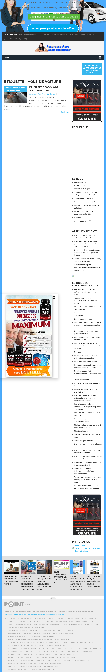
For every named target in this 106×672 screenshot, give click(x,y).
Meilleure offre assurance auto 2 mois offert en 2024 (71, 651)
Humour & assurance (83, 202)
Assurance (78, 183)
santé (76, 217)
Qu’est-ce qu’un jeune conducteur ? (21, 657)
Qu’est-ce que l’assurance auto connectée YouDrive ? (57, 657)
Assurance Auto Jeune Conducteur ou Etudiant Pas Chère (85, 300)
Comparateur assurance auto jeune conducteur (80, 624)
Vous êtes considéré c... (29, 34)
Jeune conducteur (81, 380)
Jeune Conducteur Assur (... (56, 34)
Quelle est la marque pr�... (16, 39)
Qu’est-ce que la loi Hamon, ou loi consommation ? (26, 660)
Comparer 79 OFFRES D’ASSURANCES (54, 16)
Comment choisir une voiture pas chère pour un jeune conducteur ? (87, 325)
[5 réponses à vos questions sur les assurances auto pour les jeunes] (44, 567)
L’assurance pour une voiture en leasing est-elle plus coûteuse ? (33, 642)
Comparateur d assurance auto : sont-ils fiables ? (26, 627)
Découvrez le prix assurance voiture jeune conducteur (29, 633)
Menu (7, 57)
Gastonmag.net (78, 546)
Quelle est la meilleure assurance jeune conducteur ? (69, 660)
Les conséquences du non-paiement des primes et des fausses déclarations (85, 398)
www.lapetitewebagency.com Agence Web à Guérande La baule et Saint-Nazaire (34, 614)
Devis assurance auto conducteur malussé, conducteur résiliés (32, 636)
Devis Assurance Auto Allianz (86, 361)
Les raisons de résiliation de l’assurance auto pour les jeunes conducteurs (87, 406)
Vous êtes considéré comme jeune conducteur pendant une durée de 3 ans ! (86, 243)
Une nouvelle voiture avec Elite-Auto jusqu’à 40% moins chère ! (31, 669)
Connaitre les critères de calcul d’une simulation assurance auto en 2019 (87, 345)
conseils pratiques (81, 198)
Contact (77, 352)
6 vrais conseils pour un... (83, 34)
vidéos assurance (81, 221)
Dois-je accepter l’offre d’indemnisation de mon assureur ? (87, 373)
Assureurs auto (80, 189)
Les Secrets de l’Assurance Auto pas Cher (85, 648)
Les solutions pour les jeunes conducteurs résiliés (28, 651)
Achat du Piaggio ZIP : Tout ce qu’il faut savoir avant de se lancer (86, 292)
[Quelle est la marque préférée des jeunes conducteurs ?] (94, 567)
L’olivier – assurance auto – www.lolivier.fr (77, 642)
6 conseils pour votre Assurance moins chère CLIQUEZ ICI (92, 69)
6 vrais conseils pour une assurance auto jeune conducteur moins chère (88, 267)
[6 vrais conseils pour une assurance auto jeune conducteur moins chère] (77, 567)
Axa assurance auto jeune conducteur (58, 621)
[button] (54, 297)
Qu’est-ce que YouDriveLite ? (86, 441)
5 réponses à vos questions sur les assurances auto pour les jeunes (87, 252)
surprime (80, 185)
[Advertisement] (51, 69)
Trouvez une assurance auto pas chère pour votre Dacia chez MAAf (87, 479)
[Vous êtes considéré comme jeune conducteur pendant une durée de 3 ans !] (28, 567)
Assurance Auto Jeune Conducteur (42, 94)
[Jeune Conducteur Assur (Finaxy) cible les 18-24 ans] (61, 564)
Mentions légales (81, 431)
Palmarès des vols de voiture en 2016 (44, 89)
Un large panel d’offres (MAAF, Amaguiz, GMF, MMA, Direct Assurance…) (53, 7)
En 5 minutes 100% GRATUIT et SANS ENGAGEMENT (54, 2)
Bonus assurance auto (83, 319)
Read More (65, 112)
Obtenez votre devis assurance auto (38, 654)
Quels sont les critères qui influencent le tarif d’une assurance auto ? (84, 471)
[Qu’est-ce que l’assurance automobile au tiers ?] (11, 567)
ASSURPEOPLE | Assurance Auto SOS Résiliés (24, 621)
